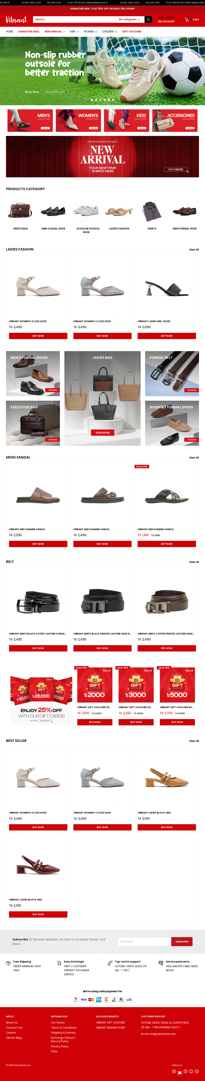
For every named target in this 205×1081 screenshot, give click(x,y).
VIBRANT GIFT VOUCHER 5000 (177, 707)
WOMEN (89, 31)
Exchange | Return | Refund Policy (63, 1039)
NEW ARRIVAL (53, 31)
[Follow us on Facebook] (174, 1071)
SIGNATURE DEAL (28, 31)
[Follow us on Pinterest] (185, 1071)
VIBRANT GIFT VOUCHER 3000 (136, 707)
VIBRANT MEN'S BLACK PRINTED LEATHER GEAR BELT (102, 633)
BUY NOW (38, 336)
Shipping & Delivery (63, 1032)
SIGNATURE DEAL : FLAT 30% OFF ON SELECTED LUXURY (102, 8)
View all (194, 249)
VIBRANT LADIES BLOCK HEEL (154, 812)
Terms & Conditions (64, 1027)
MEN (72, 31)
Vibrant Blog (14, 1038)
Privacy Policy (60, 1046)
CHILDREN (108, 31)
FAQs (54, 1051)
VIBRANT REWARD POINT (110, 1027)
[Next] (199, 213)
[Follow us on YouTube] (191, 1071)
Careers (11, 1032)
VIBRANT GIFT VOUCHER (110, 1022)
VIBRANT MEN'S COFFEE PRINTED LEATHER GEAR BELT (167, 633)
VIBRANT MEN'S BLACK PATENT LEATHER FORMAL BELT (38, 633)
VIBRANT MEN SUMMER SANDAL (27, 529)
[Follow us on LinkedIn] (197, 1071)
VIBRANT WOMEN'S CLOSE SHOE (27, 321)
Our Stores (58, 1022)
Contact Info (14, 1027)
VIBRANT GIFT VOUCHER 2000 (94, 707)
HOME (9, 31)
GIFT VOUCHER (131, 31)
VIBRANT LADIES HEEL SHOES (154, 321)
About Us (11, 1022)
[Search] (148, 19)
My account (166, 21)
